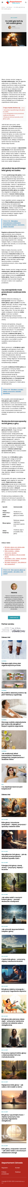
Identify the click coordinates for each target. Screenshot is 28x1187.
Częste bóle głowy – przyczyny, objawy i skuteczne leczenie (13, 960)
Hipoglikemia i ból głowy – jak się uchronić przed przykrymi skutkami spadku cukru (14, 856)
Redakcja (17, 1172)
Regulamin (5, 1167)
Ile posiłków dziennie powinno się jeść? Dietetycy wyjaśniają (14, 694)
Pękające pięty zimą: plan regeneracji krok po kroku (11, 664)
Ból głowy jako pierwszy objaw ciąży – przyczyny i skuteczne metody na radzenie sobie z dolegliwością (13, 1022)
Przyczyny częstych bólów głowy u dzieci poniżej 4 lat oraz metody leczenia (14, 1055)
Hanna (13, 26)
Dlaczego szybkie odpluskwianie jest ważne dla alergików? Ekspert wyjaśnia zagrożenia (14, 724)
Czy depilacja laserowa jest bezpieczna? (12, 788)
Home (3, 7)
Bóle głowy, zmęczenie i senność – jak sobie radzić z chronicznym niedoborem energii (14, 1151)
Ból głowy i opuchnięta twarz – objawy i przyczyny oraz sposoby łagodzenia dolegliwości (13, 1118)
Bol (3, 784)
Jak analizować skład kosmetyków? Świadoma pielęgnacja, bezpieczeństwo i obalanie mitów (13, 756)
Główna (4, 661)
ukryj (23, 107)
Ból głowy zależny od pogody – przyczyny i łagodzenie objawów (14, 990)
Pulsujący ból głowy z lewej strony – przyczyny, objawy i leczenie (12, 867)
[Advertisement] (14, 61)
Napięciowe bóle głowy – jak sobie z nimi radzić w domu (12, 1086)
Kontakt (17, 1167)
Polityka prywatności (5, 1173)
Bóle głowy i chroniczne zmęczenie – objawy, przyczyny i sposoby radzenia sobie (14, 824)
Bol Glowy (9, 7)
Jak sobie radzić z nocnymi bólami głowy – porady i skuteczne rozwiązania (12, 899)
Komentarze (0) (14, 617)
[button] (2, 2)
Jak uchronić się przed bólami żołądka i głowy (13, 930)
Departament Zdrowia (12, 1162)
